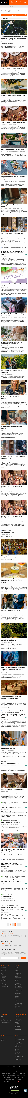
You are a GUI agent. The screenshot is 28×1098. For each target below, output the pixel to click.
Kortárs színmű (18, 977)
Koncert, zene (5, 965)
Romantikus (17, 1052)
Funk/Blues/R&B (4, 986)
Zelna (2, 430)
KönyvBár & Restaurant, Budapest (8, 672)
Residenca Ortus (4, 41)
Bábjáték (17, 982)
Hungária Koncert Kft (5, 534)
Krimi (16, 1000)
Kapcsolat (14, 1073)
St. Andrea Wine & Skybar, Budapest (8, 315)
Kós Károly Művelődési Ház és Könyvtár (9, 824)
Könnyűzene (3, 979)
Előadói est (17, 983)
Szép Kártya (22, 1073)
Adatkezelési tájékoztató (9, 1071)
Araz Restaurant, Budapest (6, 460)
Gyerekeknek (18, 1026)
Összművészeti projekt (6, 1020)
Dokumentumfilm (18, 1043)
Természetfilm (18, 1059)
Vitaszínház (17, 1006)
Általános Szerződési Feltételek (13, 1066)
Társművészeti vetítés (19, 1039)
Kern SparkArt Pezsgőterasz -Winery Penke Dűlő (11, 208)
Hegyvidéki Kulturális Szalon (7, 898)
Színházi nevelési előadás (20, 1004)
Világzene (3, 974)
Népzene (3, 977)
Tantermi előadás (18, 1002)
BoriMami (3, 400)
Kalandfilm (17, 1053)
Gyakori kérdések (19, 1071)
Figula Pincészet (4, 852)
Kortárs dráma (18, 986)
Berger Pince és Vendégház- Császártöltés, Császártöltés (13, 151)
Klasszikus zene (4, 967)
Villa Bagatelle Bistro (5, 287)
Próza (16, 989)
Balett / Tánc (17, 971)
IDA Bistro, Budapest (5, 345)
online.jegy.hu (5, 943)
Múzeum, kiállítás (20, 1014)
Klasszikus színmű (19, 987)
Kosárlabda (3, 1038)
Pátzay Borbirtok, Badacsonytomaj (8, 70)
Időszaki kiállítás (18, 1020)
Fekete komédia (18, 1003)
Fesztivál (4, 1014)
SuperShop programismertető (10, 1077)
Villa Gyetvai (3, 614)
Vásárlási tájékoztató (6, 1073)
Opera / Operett (4, 971)
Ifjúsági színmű (18, 993)
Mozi (16, 1035)
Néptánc (17, 999)
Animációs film (18, 1046)
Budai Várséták (4, 767)
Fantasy (16, 1055)
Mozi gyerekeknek (19, 1056)
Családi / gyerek (4, 969)
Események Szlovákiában (11, 1079)
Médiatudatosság (11, 1075)
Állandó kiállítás (18, 1017)
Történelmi (17, 1016)
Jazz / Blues (3, 976)
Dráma (16, 976)
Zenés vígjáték (18, 984)
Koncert (2, 1017)
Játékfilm (17, 1048)
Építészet (17, 1023)
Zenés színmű (18, 979)
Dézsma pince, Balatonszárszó (7, 750)
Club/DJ (2, 983)
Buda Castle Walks (5, 256)
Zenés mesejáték (18, 990)
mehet (23, 958)
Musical (16, 970)
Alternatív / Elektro (5, 982)
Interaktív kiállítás (19, 1025)
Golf (2, 1039)
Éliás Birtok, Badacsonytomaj (7, 374)
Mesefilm (17, 1058)
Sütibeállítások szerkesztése (10, 1081)
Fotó (16, 1027)
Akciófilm (17, 1049)
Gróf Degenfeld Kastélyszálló (7, 642)
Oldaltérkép (20, 1077)
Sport (3, 1035)
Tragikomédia (18, 1009)
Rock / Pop (3, 973)
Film (2, 1016)
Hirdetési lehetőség (21, 1075)
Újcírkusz (17, 994)
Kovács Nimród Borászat (6, 97)
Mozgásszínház (18, 992)
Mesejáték (17, 974)
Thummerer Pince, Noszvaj (6, 700)
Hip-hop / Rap (4, 984)
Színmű (16, 980)
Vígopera (17, 1007)
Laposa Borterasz (4, 179)
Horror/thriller (17, 1042)
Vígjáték (17, 969)
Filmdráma (17, 1038)
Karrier (19, 1079)
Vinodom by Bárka (5, 584)
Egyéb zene (3, 970)
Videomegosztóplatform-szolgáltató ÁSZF (13, 1068)
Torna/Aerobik (4, 1040)
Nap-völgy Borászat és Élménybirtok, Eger (10, 793)
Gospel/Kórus (4, 980)
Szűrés (14, 15)
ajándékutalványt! (7, 933)
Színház (17, 965)
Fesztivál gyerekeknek (5, 1022)
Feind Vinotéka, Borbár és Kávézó (8, 237)
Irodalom (17, 996)
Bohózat (17, 997)
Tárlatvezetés (18, 1019)
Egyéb (16, 967)
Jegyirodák (4, 1075)
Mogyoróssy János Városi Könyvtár (8, 557)
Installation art (18, 1029)
